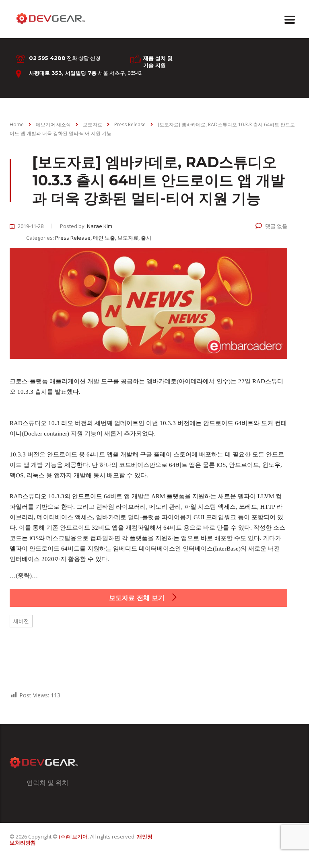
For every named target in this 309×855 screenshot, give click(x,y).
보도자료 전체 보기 (138, 598)
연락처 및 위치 (47, 782)
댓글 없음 (276, 226)
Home (17, 124)
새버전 (21, 621)
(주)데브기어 (73, 836)
